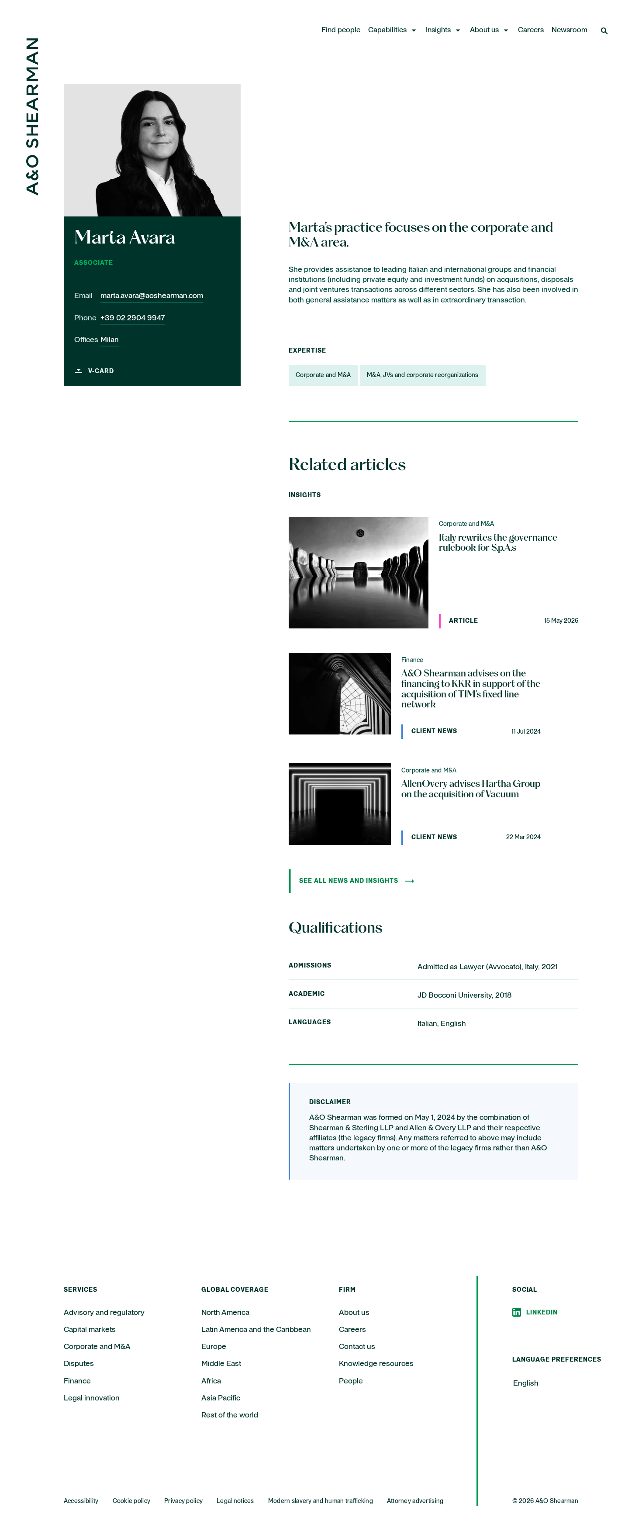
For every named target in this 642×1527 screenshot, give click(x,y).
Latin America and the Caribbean (256, 1329)
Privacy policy (183, 1501)
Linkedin (542, 1312)
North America (225, 1312)
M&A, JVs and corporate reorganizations (423, 375)
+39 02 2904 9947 (132, 317)
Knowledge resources (376, 1363)
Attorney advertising (415, 1501)
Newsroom (569, 30)
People (351, 1381)
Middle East (221, 1363)
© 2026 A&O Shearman (545, 1501)
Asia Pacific (220, 1398)
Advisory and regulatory (104, 1312)
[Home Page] (32, 193)
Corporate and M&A (323, 375)
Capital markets (90, 1329)
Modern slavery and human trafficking (320, 1501)
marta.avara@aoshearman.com (151, 295)
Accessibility (81, 1501)
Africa (211, 1381)
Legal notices (235, 1501)
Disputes (79, 1363)
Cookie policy (132, 1501)
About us (484, 30)
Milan (109, 339)
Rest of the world (229, 1415)
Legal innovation (92, 1398)
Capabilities (387, 30)
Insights (438, 30)
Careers (531, 30)
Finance (77, 1381)
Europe (213, 1346)
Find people (340, 30)
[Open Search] (605, 30)
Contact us (357, 1346)
